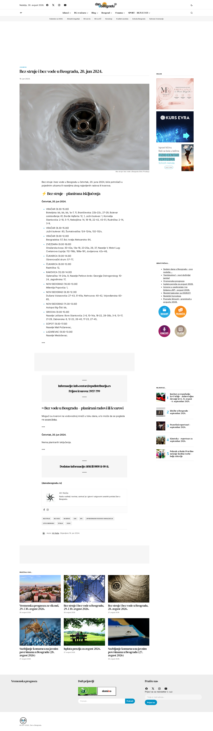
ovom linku (51, 419)
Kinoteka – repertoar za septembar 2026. (181, 440)
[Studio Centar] (87, 691)
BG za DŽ (98, 19)
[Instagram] (48, 509)
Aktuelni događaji (73, 19)
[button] (192, 5)
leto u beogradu (48, 523)
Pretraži (130, 701)
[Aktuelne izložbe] (180, 331)
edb (75, 518)
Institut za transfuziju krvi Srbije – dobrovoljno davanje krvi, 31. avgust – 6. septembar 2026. (182, 398)
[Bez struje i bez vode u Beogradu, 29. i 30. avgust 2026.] (84, 589)
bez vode (57, 518)
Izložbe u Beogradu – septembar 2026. (179, 412)
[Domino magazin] (106, 691)
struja (60, 523)
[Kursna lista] (175, 93)
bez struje (46, 518)
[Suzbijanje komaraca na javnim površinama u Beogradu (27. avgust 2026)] (128, 632)
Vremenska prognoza (173, 281)
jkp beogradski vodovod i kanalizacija (99, 518)
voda (68, 523)
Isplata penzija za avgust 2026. (178, 284)
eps (81, 518)
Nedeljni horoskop (172, 296)
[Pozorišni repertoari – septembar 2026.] (160, 425)
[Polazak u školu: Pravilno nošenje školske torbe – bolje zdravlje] (160, 453)
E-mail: (170, 692)
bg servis (67, 518)
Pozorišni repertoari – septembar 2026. (180, 426)
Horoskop (108, 19)
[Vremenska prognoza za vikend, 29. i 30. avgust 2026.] (40, 589)
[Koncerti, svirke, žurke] (164, 331)
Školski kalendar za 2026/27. (177, 293)
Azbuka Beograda (138, 19)
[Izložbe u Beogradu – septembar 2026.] (160, 412)
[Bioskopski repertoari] (164, 311)
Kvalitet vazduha (122, 19)
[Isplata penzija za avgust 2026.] (84, 632)
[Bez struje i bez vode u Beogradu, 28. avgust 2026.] (128, 589)
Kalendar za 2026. (56, 19)
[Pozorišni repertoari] (180, 311)
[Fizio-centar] (175, 157)
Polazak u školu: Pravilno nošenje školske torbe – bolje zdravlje (181, 454)
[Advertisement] (106, 40)
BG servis (87, 19)
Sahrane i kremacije (156, 19)
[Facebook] (44, 509)
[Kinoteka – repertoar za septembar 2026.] (160, 439)
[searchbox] (101, 701)
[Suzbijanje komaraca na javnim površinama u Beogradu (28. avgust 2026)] (40, 632)
